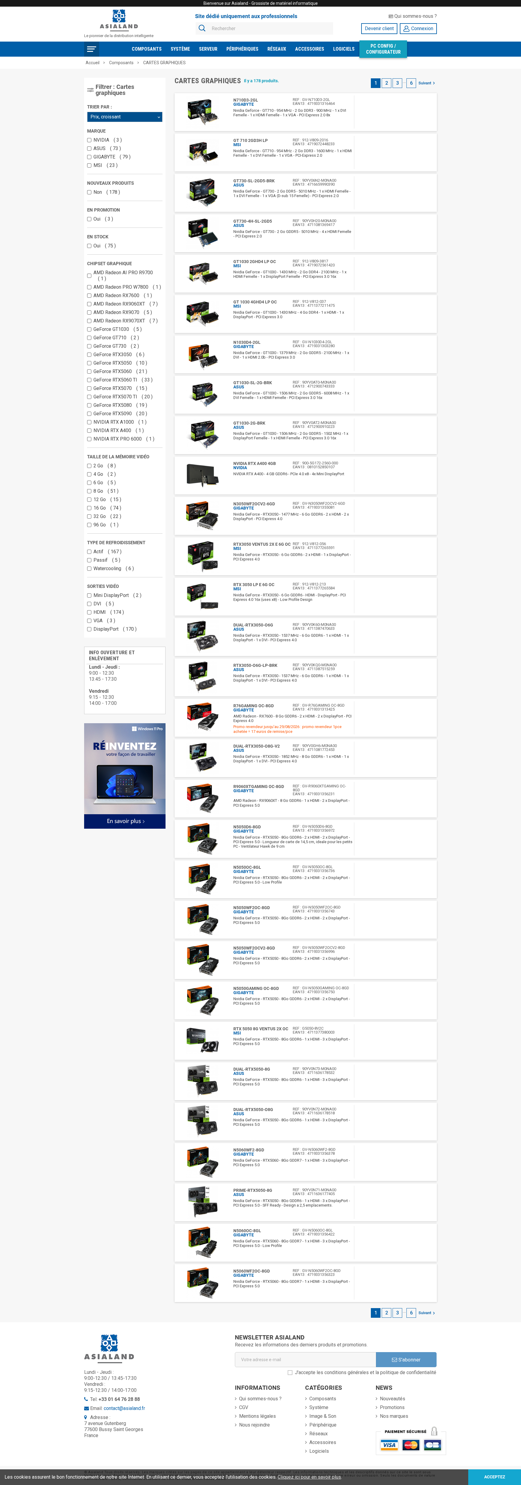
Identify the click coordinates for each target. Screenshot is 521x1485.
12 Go (105, 499)
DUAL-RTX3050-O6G (253, 625)
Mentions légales (257, 1416)
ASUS (105, 148)
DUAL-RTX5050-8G (251, 1069)
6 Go (103, 482)
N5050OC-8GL (247, 867)
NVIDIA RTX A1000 (118, 422)
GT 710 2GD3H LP (250, 140)
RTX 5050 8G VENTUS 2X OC (260, 1028)
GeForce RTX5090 (118, 413)
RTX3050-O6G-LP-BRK (255, 665)
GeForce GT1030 (116, 329)
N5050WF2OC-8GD (251, 907)
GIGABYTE (110, 157)
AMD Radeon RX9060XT (124, 304)
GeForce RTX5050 (118, 363)
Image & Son (322, 1416)
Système (180, 49)
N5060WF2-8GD (248, 1150)
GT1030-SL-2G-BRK (252, 382)
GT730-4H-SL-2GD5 (252, 221)
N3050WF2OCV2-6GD (254, 503)
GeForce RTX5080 (118, 405)
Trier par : (99, 107)
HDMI (107, 612)
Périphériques (242, 49)
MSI (104, 165)
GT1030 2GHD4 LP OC (254, 261)
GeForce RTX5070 (118, 388)
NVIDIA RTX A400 (117, 430)
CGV (243, 1407)
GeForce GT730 (114, 346)
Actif (106, 551)
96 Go (104, 525)
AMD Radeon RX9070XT (124, 321)
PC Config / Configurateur (383, 49)
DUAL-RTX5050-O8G (253, 1109)
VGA (102, 620)
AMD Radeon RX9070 (121, 312)
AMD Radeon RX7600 (121, 295)
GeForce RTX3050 (117, 354)
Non (105, 192)
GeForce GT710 (114, 338)
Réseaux (276, 49)
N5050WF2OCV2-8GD (254, 948)
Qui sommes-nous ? (415, 16)
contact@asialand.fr (124, 1408)
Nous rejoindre (254, 1425)
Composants (147, 49)
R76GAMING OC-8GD (253, 705)
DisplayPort (113, 629)
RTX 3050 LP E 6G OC (253, 584)
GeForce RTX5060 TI (121, 380)
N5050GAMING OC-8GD (256, 988)
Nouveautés (392, 1399)
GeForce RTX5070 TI (121, 397)
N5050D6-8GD (247, 826)
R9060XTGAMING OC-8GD (258, 786)
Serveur (208, 49)
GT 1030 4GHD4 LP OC (255, 302)
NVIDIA (106, 140)
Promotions (392, 1407)
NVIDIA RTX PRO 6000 (122, 439)
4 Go (103, 474)
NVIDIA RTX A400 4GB (254, 463)
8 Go (104, 491)
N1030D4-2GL (246, 342)
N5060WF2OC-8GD (251, 1271)
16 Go (105, 508)
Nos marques (394, 1416)
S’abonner (409, 1360)
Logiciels (344, 49)
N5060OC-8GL (247, 1230)
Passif (105, 560)
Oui (101, 219)
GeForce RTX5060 (118, 371)
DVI (102, 604)
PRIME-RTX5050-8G (252, 1190)
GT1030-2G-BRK (249, 423)
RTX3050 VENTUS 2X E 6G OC (262, 544)
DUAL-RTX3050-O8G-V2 (256, 746)
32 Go (105, 516)
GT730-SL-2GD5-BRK (254, 180)
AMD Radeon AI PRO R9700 (123, 275)
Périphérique (322, 1425)
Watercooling (112, 568)
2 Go (103, 466)
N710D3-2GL (245, 100)
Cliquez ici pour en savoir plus (309, 1477)
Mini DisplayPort (116, 595)
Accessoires (309, 49)
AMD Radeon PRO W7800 (125, 287)
